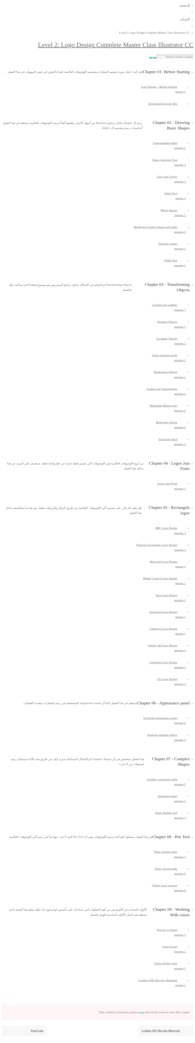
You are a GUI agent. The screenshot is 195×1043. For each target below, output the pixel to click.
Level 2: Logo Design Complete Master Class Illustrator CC (115, 44)
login (141, 1012)
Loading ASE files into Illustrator (161, 1030)
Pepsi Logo (37, 1030)
